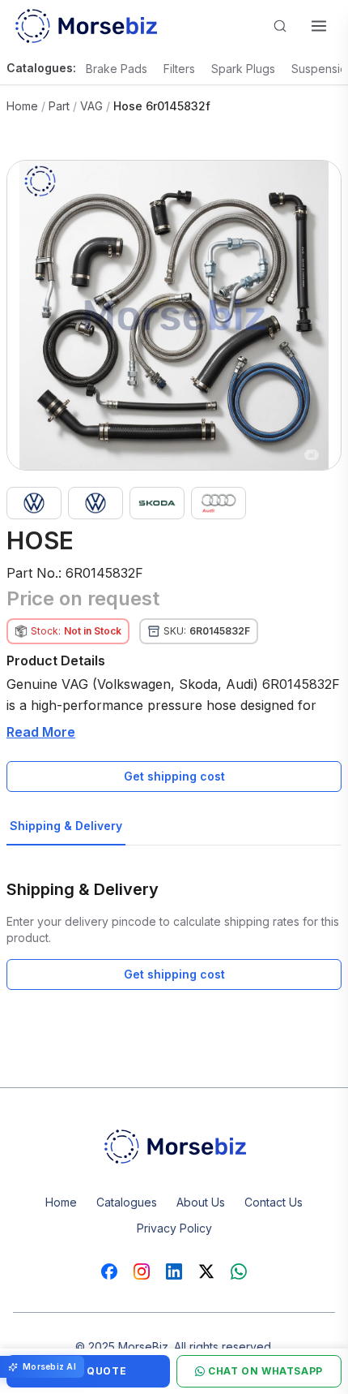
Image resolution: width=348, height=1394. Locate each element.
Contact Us (273, 1202)
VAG (91, 106)
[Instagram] (142, 1271)
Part (59, 106)
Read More (40, 732)
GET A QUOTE (88, 1371)
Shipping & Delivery (66, 826)
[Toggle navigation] (319, 26)
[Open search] (280, 26)
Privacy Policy (174, 1228)
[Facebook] (109, 1271)
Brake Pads (116, 68)
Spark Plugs (243, 68)
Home (22, 106)
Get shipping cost (174, 776)
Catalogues (126, 1202)
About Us (200, 1202)
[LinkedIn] (174, 1271)
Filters (179, 68)
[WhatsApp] (239, 1271)
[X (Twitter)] (206, 1271)
